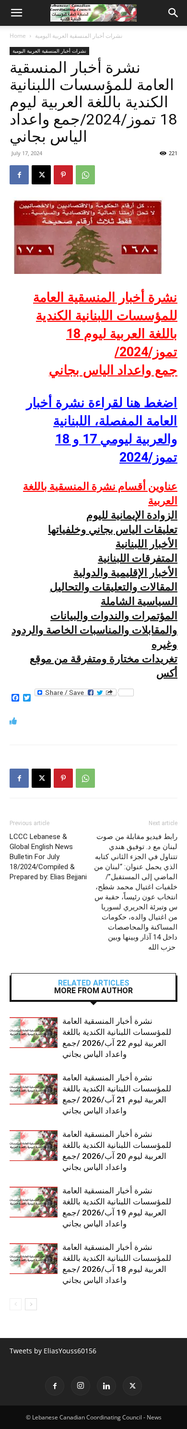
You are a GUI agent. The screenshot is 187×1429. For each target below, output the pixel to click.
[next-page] (31, 1304)
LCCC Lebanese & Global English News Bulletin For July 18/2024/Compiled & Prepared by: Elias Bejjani (48, 856)
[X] (41, 174)
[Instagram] (80, 1385)
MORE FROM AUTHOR (93, 991)
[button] (16, 13)
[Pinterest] (63, 174)
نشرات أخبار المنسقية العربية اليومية (78, 36)
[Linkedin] (106, 1385)
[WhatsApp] (85, 174)
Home (18, 36)
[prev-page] (16, 1304)
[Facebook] (19, 174)
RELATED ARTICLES (93, 983)
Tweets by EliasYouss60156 (53, 1350)
